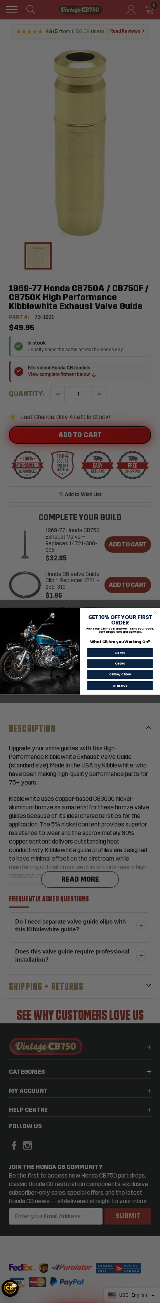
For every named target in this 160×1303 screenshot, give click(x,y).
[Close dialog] (155, 612)
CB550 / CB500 (120, 675)
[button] (10, 1288)
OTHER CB (120, 686)
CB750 (120, 653)
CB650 (120, 664)
